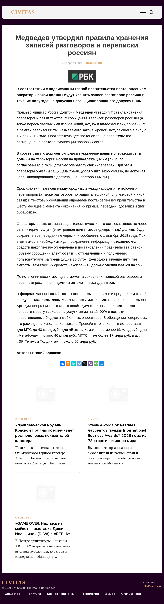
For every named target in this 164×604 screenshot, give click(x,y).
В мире (93, 419)
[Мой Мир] (101, 363)
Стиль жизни (131, 594)
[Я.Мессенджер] (73, 363)
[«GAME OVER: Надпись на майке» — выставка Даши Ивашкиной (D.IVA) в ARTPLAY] (45, 492)
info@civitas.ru (152, 586)
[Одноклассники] (68, 363)
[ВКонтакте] (62, 363)
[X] (84, 363)
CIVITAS (23, 12)
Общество (94, 63)
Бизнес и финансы (61, 594)
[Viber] (90, 363)
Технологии (90, 594)
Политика (33, 594)
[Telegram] (79, 363)
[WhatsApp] (96, 363)
